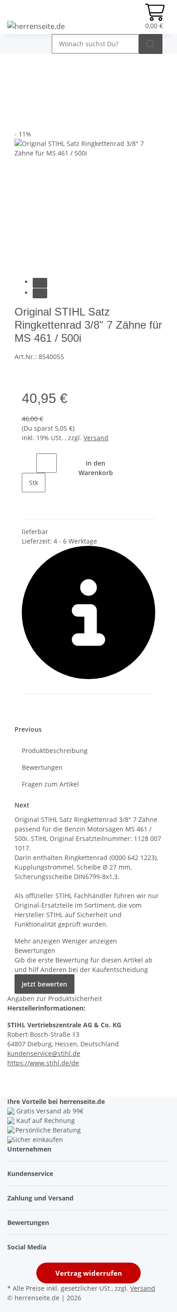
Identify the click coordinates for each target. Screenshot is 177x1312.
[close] (22, 100)
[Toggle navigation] (18, 41)
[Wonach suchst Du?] (150, 44)
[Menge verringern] (29, 463)
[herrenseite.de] (36, 26)
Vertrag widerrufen (88, 1273)
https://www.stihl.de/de (43, 1063)
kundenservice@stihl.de (43, 1053)
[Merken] (22, 119)
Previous (28, 729)
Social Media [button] (27, 1247)
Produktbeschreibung (55, 750)
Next (22, 805)
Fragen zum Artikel (50, 784)
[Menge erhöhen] (29, 502)
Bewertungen (42, 767)
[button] (125, 17)
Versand (96, 437)
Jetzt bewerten (44, 984)
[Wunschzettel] (135, 17)
